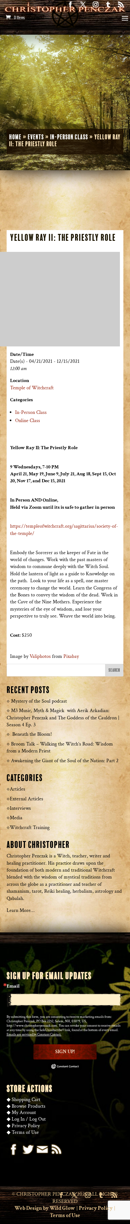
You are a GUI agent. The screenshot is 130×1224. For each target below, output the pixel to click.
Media (16, 818)
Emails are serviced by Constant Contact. (34, 1034)
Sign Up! (65, 1051)
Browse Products (28, 1106)
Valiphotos (40, 656)
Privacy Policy (26, 1125)
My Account (24, 1112)
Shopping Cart (26, 1099)
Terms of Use (25, 1132)
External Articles (26, 799)
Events (36, 137)
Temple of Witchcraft (32, 388)
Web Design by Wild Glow (45, 1208)
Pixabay (71, 656)
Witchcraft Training (30, 827)
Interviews (20, 808)
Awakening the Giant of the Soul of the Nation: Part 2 (65, 760)
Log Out (37, 1119)
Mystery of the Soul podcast (39, 701)
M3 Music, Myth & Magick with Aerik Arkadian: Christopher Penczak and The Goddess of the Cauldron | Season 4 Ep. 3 (63, 717)
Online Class (27, 420)
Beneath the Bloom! (32, 734)
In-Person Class (69, 137)
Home (15, 137)
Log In (18, 1119)
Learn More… (20, 910)
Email (13, 986)
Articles (17, 789)
